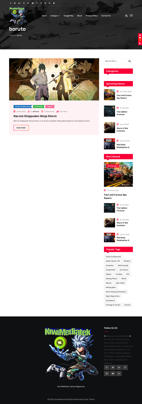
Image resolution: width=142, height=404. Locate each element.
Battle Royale (123, 265)
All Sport (127, 261)
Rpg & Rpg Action (113, 296)
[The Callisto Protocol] (109, 111)
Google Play (68, 16)
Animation (110, 265)
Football (119, 274)
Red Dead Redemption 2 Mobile (123, 147)
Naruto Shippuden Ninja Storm (35, 116)
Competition (110, 270)
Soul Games (110, 301)
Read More (21, 128)
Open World (120, 283)
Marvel (123, 279)
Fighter (108, 274)
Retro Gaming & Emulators (116, 292)
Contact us (106, 16)
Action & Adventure (113, 257)
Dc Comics (124, 270)
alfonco (36, 112)
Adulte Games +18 (113, 261)
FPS (127, 274)
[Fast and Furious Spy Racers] (109, 94)
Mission (109, 283)
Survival (127, 305)
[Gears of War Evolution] (109, 127)
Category (54, 16)
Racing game (111, 287)
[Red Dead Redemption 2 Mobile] (109, 144)
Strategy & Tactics (113, 305)
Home (44, 16)
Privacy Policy (92, 16)
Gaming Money (111, 279)
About (79, 16)
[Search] (126, 15)
